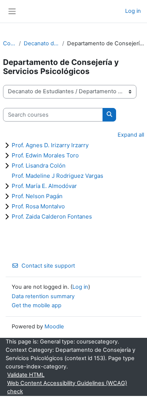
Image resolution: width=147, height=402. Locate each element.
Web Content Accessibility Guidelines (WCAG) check (67, 387)
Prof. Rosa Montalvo (38, 206)
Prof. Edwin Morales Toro (45, 155)
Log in (133, 11)
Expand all (131, 134)
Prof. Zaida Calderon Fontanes (52, 216)
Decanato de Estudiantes (41, 43)
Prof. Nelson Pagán (37, 196)
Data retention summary (43, 296)
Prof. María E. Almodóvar (44, 185)
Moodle (54, 326)
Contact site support (48, 265)
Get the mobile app (36, 305)
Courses (9, 43)
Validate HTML (25, 374)
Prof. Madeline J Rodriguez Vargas (57, 175)
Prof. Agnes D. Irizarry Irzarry (50, 145)
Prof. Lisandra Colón (39, 165)
